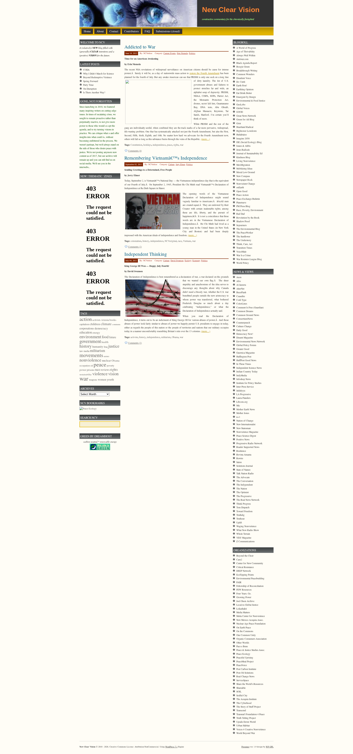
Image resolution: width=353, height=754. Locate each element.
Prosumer (245, 746)
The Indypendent (244, 484)
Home (87, 31)
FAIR (238, 582)
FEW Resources (243, 589)
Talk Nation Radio (245, 473)
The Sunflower (243, 236)
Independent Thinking (145, 254)
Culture (171, 164)
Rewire (239, 458)
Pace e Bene (242, 646)
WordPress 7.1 (171, 746)
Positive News (242, 439)
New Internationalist (245, 424)
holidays (147, 144)
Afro (238, 281)
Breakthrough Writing (246, 70)
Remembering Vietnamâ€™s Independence (165, 158)
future (112, 337)
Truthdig (240, 514)
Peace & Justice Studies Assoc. (250, 649)
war (181, 144)
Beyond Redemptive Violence (97, 77)
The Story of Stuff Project (248, 706)
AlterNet (240, 288)
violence (100, 373)
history (146, 240)
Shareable (241, 687)
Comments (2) (135, 246)
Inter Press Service (245, 386)
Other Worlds (242, 642)
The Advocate (243, 477)
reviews (105, 370)
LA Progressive (243, 394)
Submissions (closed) (168, 31)
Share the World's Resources (249, 683)
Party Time (88, 84)
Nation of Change (244, 420)
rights (176, 144)
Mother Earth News (245, 409)
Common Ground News (247, 315)
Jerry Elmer (180, 164)
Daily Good (241, 330)
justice (113, 346)
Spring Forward (90, 81)
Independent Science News (249, 367)
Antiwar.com (242, 59)
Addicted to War (139, 47)
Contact (113, 31)
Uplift (239, 522)
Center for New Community (249, 563)
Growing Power (243, 597)
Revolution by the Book (247, 217)
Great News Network (246, 115)
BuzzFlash (241, 292)
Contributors (131, 31)
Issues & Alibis (243, 145)
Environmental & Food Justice (250, 100)
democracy (101, 328)
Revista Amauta (243, 454)
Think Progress (243, 503)
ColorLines (241, 303)
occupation (84, 365)
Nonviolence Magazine (247, 431)
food (105, 336)
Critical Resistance (245, 567)
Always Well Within (245, 55)
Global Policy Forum (246, 345)
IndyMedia (241, 375)
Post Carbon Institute (246, 669)
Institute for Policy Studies (248, 382)
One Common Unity (246, 635)
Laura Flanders (243, 397)
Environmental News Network (250, 341)
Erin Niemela (182, 53)
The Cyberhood (243, 702)
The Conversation (244, 480)
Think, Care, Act (244, 244)
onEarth (240, 187)
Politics (192, 53)
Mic (238, 405)
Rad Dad (240, 213)
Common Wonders (245, 74)
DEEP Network (243, 570)
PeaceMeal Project (245, 661)
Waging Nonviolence (246, 526)
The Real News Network (247, 499)
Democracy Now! (244, 333)
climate (106, 323)
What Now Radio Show (247, 530)
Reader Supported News (247, 447)
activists (134, 337)
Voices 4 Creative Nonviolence (251, 729)
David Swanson (177, 260)
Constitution (136, 144)
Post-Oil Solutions (244, 672)
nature (106, 356)
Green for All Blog (245, 119)
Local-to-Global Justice (247, 604)
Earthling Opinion (245, 89)
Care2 (239, 559)
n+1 (238, 416)
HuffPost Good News (246, 360)
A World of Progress (246, 47)
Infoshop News (243, 379)
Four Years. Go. (243, 593)
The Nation (241, 488)
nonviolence (90, 360)
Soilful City (241, 695)
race (180, 240)
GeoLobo (240, 104)
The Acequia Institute (246, 699)
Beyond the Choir (245, 555)
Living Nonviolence (245, 160)
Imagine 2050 (243, 138)
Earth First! (241, 85)
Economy (196, 260)
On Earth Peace (243, 627)
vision (113, 373)
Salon (239, 462)
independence (159, 144)
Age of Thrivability (245, 51)
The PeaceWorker (244, 232)
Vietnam (187, 240)
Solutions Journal (244, 465)
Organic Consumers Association (251, 638)
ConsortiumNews (244, 318)
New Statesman (243, 428)
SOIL (238, 691)
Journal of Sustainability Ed (249, 153)
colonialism (136, 240)
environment (90, 336)
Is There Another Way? (94, 92)
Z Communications (245, 541)
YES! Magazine (243, 537)
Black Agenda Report (246, 62)
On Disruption (90, 88)
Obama (175, 337)
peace (169, 144)
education (85, 332)
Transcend (241, 710)
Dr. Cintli (240, 81)
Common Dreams (244, 311)
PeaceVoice (241, 665)
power (82, 370)
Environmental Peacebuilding (250, 578)
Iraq (106, 346)
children (95, 324)
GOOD (239, 111)
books (112, 320)
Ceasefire (240, 296)
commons (116, 324)
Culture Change (243, 326)
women (102, 379)
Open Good (241, 191)
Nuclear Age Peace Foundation (251, 623)
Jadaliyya (240, 390)
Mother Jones (242, 413)
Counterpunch (243, 322)
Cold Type (241, 299)
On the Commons (244, 631)
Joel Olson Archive (245, 601)
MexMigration (243, 164)
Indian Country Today (247, 371)
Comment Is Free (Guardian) (250, 307)
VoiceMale (241, 251)
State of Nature (243, 469)
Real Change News (245, 676)
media (86, 351)
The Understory (243, 240)
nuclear (106, 360)
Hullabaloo (241, 134)
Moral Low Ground (245, 172)
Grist (238, 123)
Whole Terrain (243, 533)
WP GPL (270, 746)
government (90, 341)
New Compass (243, 176)
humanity (97, 346)
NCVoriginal (171, 240)
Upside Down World (246, 721)
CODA (86, 69)
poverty (110, 365)
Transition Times (244, 247)
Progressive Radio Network (249, 443)
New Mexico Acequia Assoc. (250, 619)
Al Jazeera (241, 284)
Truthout (240, 518)
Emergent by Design (246, 96)
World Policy (242, 262)
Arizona (105, 319)
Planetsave (241, 202)
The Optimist (242, 492)
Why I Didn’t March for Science (98, 73)
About (100, 31)
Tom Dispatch (242, 507)
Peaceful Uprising (244, 657)
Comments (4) (135, 150)
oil (91, 365)
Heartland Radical (244, 126)
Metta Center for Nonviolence (250, 616)
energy (96, 332)
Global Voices (242, 108)
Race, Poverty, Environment (249, 210)
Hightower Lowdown (246, 130)
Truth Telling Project (246, 717)
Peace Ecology (243, 653)
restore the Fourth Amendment (204, 73)
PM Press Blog (243, 206)
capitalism (84, 324)
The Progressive (243, 496)
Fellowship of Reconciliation (250, 585)
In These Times (243, 363)
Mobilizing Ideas (244, 168)
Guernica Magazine (245, 352)
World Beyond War (245, 733)
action (85, 319)
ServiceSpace (242, 680)
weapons (93, 379)
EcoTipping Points (245, 574)
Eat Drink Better (244, 93)
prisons (90, 370)
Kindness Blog (243, 157)
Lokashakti (241, 608)
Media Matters (243, 612)
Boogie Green (243, 66)
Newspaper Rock (244, 179)
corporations (86, 328)
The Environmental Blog (248, 228)
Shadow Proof (243, 221)
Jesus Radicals (243, 149)
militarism (166, 337)
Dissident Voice (243, 78)
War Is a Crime (243, 255)
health (105, 342)
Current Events (169, 53)
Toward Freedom (244, 511)
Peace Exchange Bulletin (248, 198)
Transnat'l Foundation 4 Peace (250, 714)
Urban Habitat (243, 725)
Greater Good (242, 349)
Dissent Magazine (244, 337)
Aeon (238, 277)
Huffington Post (243, 356)
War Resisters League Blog (249, 259)
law (81, 351)
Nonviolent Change (245, 183)
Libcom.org (242, 401)
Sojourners (241, 225)
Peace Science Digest (246, 435)
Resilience (241, 450)
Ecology (188, 260)
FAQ (147, 31)
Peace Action (242, 194)
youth (110, 379)
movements (91, 355)
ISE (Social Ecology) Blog (249, 142)
